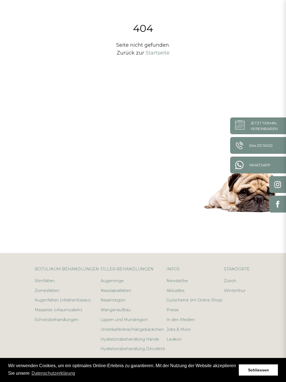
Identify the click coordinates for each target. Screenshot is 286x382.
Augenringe (112, 280)
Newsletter (177, 280)
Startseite (158, 53)
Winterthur (235, 290)
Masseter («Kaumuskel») (58, 309)
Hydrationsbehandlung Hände (130, 339)
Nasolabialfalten (116, 290)
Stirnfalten (45, 280)
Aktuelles (175, 290)
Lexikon (174, 339)
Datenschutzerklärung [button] (53, 373)
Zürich (230, 280)
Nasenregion (113, 300)
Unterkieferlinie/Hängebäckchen (132, 329)
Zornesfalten (47, 290)
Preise (172, 309)
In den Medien (180, 319)
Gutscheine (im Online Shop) (194, 300)
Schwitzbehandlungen (56, 319)
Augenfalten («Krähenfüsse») (62, 300)
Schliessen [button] (258, 370)
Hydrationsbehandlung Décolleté (133, 348)
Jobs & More (178, 329)
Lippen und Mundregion (124, 319)
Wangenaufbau (116, 309)
